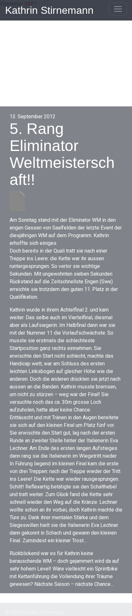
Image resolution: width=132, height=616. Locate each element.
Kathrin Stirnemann (49, 10)
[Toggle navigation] (118, 9)
